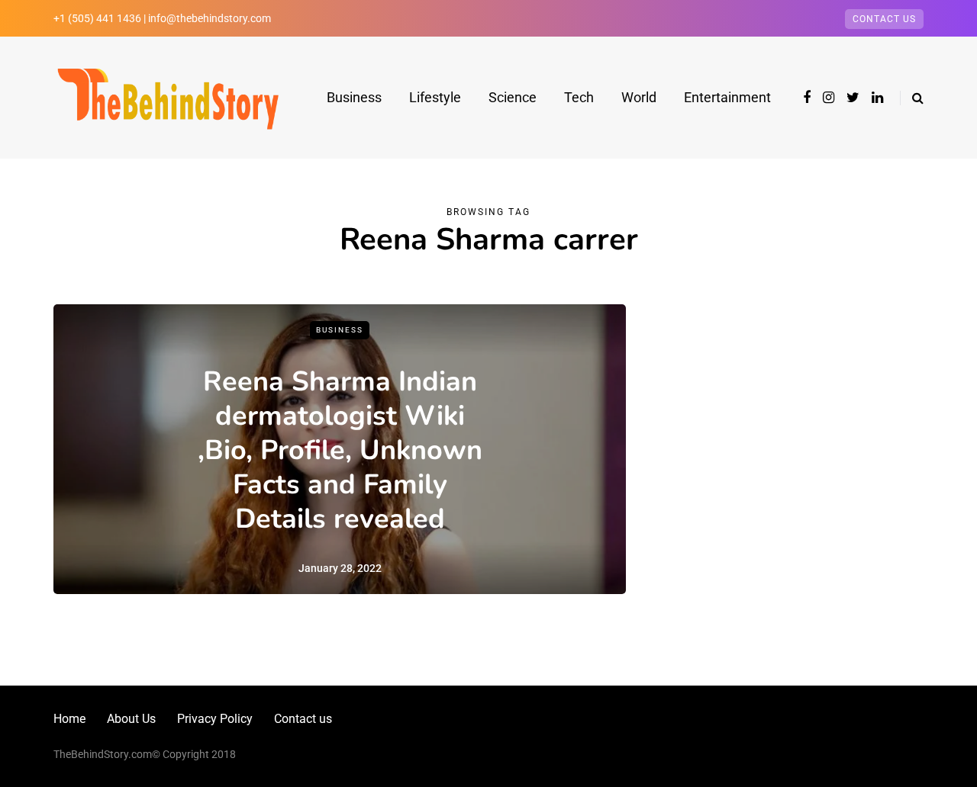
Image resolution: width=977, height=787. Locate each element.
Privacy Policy (215, 719)
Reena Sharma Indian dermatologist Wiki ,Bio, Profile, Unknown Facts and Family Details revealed (340, 450)
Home (69, 719)
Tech (579, 97)
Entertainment (727, 97)
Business (354, 97)
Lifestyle (435, 97)
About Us (131, 719)
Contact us (303, 719)
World (638, 97)
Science (512, 97)
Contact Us (884, 19)
